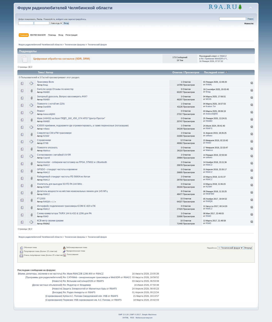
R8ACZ (223, 56)
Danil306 (47, 107)
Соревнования (54, 296)
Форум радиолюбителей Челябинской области (65, 8)
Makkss (46, 150)
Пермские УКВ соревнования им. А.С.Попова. (87, 300)
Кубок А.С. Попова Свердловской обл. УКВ (85, 296)
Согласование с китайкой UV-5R (54, 155)
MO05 (208, 99)
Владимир (85, 285)
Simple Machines (149, 314)
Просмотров (191, 72)
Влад (45, 85)
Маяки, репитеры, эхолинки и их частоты (40, 273)
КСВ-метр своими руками (50, 220)
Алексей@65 (49, 114)
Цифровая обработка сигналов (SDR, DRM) (61, 58)
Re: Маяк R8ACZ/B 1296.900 (78, 273)
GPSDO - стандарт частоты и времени (57, 169)
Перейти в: (212, 248)
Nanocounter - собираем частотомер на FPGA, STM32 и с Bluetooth (72, 162)
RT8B (45, 143)
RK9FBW (210, 194)
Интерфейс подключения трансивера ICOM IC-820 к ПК (66, 206)
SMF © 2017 (135, 314)
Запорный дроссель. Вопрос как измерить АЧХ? (62, 96)
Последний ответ (214, 72)
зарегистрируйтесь (77, 19)
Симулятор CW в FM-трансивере (54, 133)
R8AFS (209, 128)
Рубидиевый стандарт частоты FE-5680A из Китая (63, 176)
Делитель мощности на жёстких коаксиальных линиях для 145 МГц (72, 191)
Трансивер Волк (45, 82)
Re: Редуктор (70, 285)
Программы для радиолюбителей (44, 277)
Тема (41, 72)
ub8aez (209, 135)
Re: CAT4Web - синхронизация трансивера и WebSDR (91, 277)
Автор (49, 72)
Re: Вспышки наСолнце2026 (78, 281)
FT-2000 (41, 198)
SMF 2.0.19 (123, 314)
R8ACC (127, 277)
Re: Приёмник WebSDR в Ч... (214, 59)
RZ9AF (46, 136)
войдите (60, 19)
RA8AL (209, 84)
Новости (57, 281)
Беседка (57, 292)
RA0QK (46, 201)
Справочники (44, 140)
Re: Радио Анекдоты (74, 292)
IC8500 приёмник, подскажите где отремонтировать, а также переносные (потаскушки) (83, 125)
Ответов (177, 72)
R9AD (208, 143)
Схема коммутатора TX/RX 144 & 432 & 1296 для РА (64, 213)
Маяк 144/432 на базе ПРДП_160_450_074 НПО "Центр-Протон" (71, 118)
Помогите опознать (47, 147)
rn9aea (46, 129)
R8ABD (46, 92)
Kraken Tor (211, 106)
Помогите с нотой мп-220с (51, 103)
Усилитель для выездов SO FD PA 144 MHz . (60, 184)
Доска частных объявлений (47, 285)
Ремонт (41, 111)
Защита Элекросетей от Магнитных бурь (84, 288)
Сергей (46, 158)
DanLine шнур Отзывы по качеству (55, 89)
